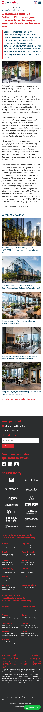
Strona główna (7, 8)
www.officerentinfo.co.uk (29, 587)
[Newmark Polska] (31, 519)
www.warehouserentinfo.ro (10, 635)
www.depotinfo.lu (7, 625)
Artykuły (18, 8)
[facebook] (5, 463)
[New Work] (31, 497)
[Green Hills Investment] (31, 488)
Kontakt (13, 704)
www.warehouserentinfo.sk (10, 644)
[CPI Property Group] (11, 479)
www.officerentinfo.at (8, 548)
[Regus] (11, 497)
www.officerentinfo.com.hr (10, 556)
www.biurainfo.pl (27, 571)
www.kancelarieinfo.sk (8, 587)
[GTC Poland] (31, 479)
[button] (39, 2)
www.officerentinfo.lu (8, 572)
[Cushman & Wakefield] (11, 505)
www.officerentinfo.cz (28, 556)
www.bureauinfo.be (27, 546)
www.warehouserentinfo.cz (30, 611)
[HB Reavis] (11, 488)
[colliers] (31, 512)
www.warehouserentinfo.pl (30, 627)
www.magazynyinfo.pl (28, 625)
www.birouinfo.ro (7, 579)
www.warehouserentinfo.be (10, 611)
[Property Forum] (11, 526)
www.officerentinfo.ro (8, 581)
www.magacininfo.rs (28, 634)
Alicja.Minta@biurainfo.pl (15, 426)
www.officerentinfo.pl (28, 572)
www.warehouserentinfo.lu (10, 627)
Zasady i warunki (24, 704)
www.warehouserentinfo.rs (30, 635)
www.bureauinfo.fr (7, 562)
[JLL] (11, 512)
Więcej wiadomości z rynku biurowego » (19, 399)
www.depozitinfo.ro (7, 634)
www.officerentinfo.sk (8, 589)
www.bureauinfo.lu (7, 571)
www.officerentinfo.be (28, 548)
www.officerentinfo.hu (28, 564)
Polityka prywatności (21, 706)
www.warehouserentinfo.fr (10, 619)
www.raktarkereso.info (28, 617)
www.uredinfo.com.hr (8, 554)
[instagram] (17, 463)
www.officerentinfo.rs (28, 581)
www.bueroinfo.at (7, 546)
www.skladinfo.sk (7, 642)
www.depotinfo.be (7, 609)
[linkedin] (11, 463)
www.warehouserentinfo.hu (30, 619)
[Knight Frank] (11, 519)
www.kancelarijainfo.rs (28, 579)
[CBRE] (31, 504)
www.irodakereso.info (28, 562)
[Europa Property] (31, 526)
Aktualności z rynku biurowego (13, 10)
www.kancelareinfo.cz (28, 554)
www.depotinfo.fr (7, 617)
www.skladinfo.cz (27, 609)
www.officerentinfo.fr (8, 564)
